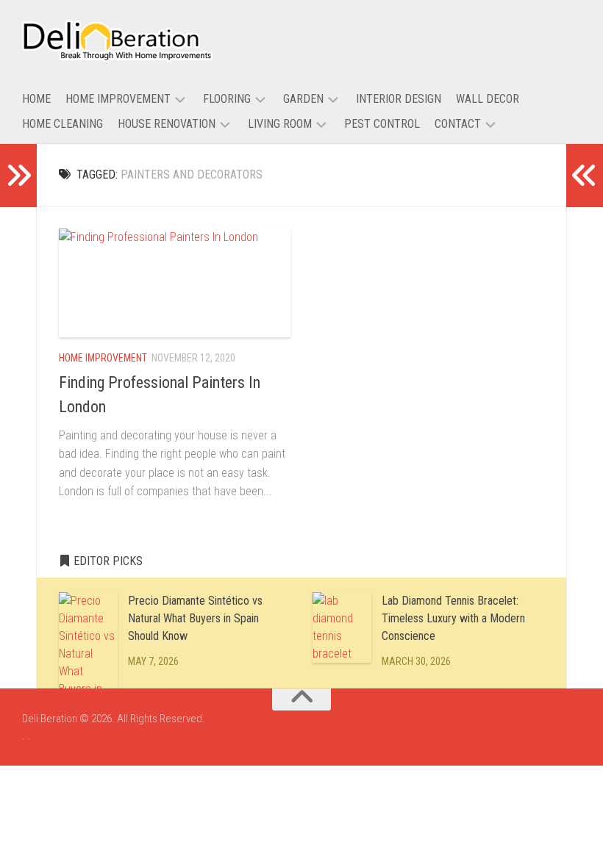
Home (36, 99)
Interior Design (398, 99)
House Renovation (166, 124)
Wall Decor (487, 99)
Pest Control (382, 124)
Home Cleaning (62, 124)
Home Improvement (118, 99)
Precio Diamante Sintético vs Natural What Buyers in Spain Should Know (195, 618)
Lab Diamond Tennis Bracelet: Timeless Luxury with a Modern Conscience (453, 618)
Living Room (280, 124)
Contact (458, 124)
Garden (303, 99)
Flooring (227, 99)
